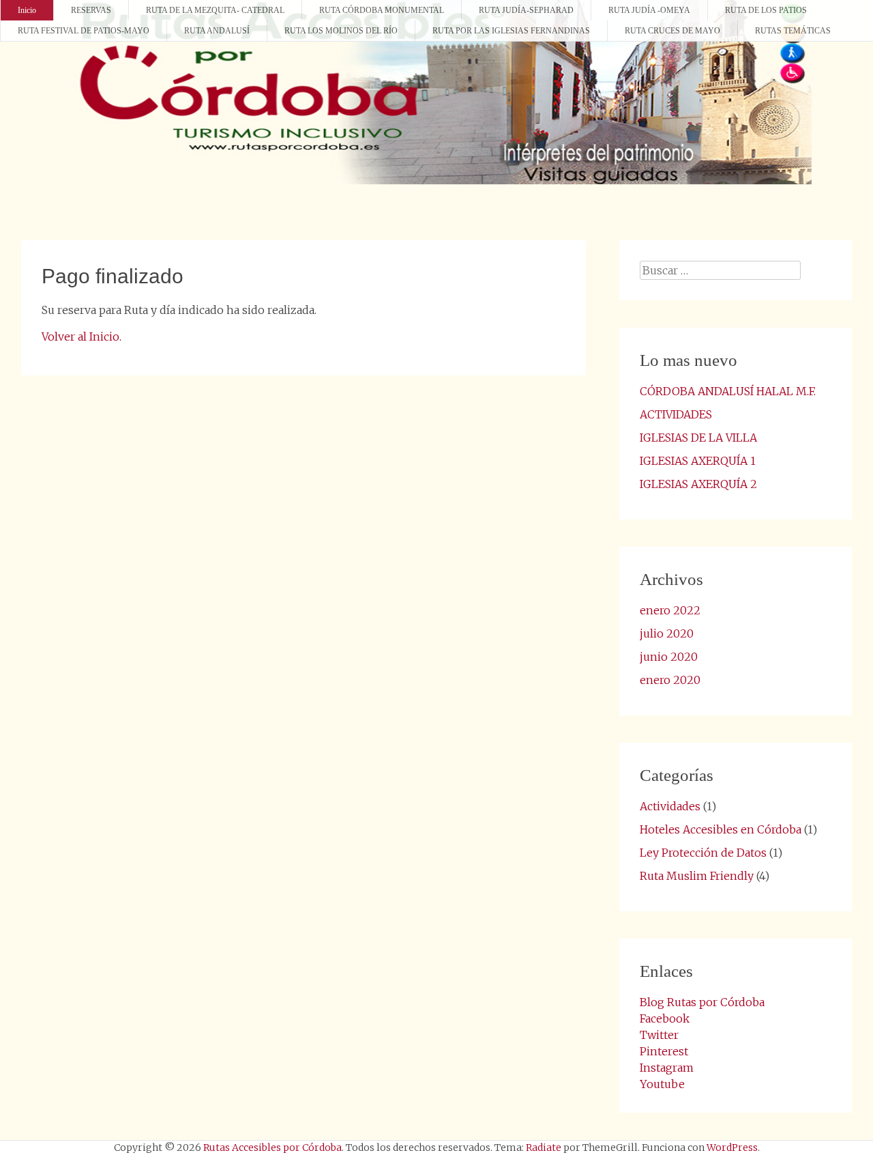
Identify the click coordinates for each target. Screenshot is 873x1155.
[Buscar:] (720, 270)
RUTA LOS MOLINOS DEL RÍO (341, 30)
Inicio (27, 10)
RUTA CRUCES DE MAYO (672, 30)
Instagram (667, 1067)
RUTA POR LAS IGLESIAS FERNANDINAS (511, 30)
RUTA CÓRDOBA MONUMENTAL (381, 10)
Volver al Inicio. (81, 336)
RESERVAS (91, 10)
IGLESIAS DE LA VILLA (698, 437)
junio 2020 (669, 657)
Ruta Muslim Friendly (697, 876)
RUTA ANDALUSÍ (217, 30)
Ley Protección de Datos (703, 852)
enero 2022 (670, 610)
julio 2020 (667, 633)
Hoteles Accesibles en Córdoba (720, 829)
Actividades (670, 806)
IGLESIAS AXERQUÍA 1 (698, 461)
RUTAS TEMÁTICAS (793, 30)
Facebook (665, 1018)
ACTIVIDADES (676, 414)
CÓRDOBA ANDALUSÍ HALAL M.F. (728, 391)
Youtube (662, 1084)
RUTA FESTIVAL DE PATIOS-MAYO (83, 30)
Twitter (659, 1035)
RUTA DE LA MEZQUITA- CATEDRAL (215, 10)
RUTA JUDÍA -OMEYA (649, 10)
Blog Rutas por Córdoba (702, 1002)
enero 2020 (670, 680)
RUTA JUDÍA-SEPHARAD (526, 10)
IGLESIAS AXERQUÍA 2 (698, 484)
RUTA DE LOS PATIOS (766, 10)
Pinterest (664, 1051)
